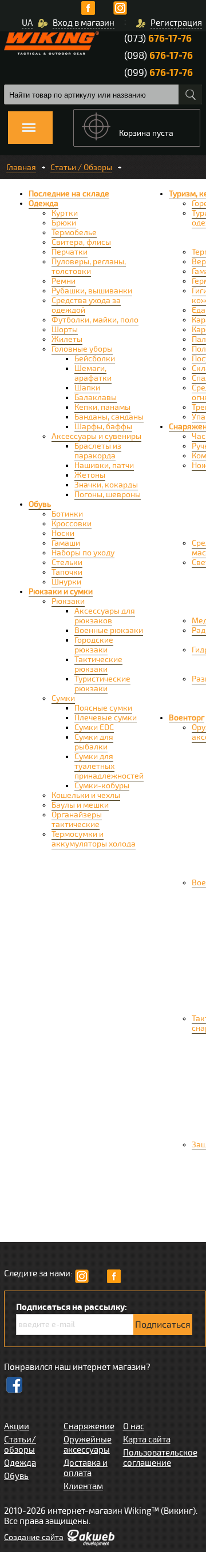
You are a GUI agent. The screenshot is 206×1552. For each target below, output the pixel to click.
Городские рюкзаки (93, 645)
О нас (133, 1426)
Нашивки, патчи (104, 465)
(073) (158, 39)
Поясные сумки (103, 708)
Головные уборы (82, 349)
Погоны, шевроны (107, 494)
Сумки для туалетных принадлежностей (109, 766)
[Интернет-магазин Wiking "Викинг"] (51, 43)
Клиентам (83, 1486)
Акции (16, 1426)
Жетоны (89, 475)
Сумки (63, 698)
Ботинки (67, 514)
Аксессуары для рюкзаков (104, 616)
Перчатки (70, 252)
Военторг (186, 718)
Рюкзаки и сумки (61, 591)
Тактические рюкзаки (98, 664)
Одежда (43, 203)
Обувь (40, 504)
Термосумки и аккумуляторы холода (94, 839)
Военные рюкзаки (108, 630)
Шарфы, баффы (103, 427)
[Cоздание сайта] (90, 1543)
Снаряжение (89, 1426)
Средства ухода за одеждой (86, 305)
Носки (63, 533)
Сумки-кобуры (101, 786)
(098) (158, 56)
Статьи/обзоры (20, 1444)
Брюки (64, 223)
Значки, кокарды (106, 485)
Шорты (65, 329)
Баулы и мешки (80, 805)
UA (27, 23)
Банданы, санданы (109, 417)
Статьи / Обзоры (81, 167)
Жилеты (67, 339)
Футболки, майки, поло (95, 320)
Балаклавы (95, 397)
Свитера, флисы (81, 242)
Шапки (87, 388)
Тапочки (67, 572)
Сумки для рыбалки (93, 742)
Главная (21, 167)
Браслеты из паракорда (97, 451)
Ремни (64, 281)
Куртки (65, 213)
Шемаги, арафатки (93, 373)
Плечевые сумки (105, 718)
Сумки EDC (94, 727)
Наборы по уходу (83, 553)
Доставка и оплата (86, 1468)
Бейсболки (94, 359)
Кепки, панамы (102, 407)
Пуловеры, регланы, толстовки (89, 266)
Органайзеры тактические (77, 819)
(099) (158, 73)
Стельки (67, 562)
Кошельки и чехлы (86, 795)
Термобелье (74, 232)
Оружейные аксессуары (88, 1444)
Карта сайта (147, 1439)
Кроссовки (72, 524)
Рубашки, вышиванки (92, 291)
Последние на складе (69, 194)
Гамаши (66, 543)
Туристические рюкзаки (102, 684)
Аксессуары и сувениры (96, 436)
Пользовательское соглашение (160, 1458)
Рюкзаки (68, 601)
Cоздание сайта (34, 1537)
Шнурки (66, 582)
